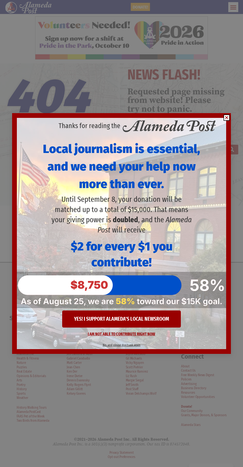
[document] (121, 233)
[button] (226, 118)
